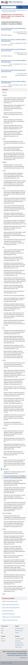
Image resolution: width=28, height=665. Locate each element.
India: (3, 188)
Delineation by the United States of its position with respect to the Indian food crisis (15, 228)
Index (3, 594)
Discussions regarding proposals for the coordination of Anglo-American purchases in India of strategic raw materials (14, 216)
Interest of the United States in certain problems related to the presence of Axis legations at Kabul (13, 127)
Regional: (4, 95)
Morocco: (4, 428)
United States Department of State (17, 655)
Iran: (3, 247)
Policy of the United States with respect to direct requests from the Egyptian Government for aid (13, 149)
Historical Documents (19, 628)
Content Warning (18, 647)
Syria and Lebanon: (7, 513)
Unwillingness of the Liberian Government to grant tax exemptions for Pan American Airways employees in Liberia (14, 417)
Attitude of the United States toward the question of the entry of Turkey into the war (14, 532)
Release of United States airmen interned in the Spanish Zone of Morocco (15, 440)
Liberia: (4, 360)
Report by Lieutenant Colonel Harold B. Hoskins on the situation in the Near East (13, 113)
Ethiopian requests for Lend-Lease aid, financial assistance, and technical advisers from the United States (14, 166)
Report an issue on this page (6, 663)
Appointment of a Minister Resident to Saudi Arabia (14, 472)
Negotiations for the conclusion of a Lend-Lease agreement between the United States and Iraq (14, 347)
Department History (19, 630)
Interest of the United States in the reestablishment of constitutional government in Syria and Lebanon (15, 517)
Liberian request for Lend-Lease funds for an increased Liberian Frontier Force (15, 388)
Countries (17, 632)
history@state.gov (23, 657)
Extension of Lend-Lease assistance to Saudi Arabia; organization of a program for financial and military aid (14, 498)
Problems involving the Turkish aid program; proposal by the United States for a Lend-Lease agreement (14, 576)
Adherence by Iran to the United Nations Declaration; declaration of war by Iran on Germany (13, 259)
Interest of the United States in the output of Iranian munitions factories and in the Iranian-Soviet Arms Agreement (14, 323)
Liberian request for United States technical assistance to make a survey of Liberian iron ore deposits (14, 394)
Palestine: (4, 457)
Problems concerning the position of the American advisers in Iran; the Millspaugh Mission (13, 287)
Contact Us (3, 640)
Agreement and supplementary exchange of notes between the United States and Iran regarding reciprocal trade (14, 300)
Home (2, 628)
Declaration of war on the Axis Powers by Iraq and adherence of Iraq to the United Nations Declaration (14, 332)
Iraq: (3, 328)
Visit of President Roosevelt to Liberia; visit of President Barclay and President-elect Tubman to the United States (14, 365)
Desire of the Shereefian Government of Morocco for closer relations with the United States (14, 453)
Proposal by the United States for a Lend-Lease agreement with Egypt (15, 143)
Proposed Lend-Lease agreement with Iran (14, 295)
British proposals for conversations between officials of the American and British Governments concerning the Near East (14, 108)
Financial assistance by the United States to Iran (14, 292)
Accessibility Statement (19, 638)
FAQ (2, 632)
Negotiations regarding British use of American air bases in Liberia (14, 424)
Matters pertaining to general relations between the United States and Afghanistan (14, 121)
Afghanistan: (5, 117)
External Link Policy (19, 643)
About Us (3, 638)
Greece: (4, 170)
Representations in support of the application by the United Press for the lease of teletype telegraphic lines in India (15, 222)
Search (2, 630)
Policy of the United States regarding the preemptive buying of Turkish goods (13, 582)
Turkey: (4, 529)
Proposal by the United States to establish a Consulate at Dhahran (14, 476)
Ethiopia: (4, 162)
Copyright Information (19, 645)
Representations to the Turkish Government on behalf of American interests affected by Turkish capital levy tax (14, 561)
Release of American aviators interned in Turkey (13, 556)
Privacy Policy (18, 640)
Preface (4, 92)
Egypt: (4, 138)
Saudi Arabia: (5, 469)
